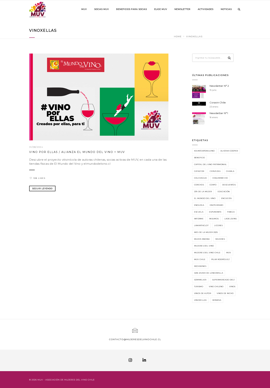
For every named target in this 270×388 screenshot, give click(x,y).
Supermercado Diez (223, 280)
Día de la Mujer (203, 191)
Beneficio (199, 157)
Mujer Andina (202, 239)
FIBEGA (231, 212)
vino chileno (216, 286)
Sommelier (200, 280)
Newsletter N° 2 (219, 85)
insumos (214, 218)
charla (230, 171)
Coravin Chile (218, 102)
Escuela (198, 212)
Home (178, 36)
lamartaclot (201, 225)
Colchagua (200, 178)
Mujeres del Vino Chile (207, 252)
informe (199, 218)
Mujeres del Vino (204, 246)
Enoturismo (216, 205)
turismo (198, 286)
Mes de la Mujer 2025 (206, 232)
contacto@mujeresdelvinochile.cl (135, 339)
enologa (199, 205)
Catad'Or (199, 171)
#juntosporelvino (204, 151)
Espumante (215, 212)
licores (218, 225)
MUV (84, 9)
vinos (232, 286)
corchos (199, 185)
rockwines (200, 266)
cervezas (215, 171)
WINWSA (216, 300)
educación (224, 191)
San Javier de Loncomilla (208, 273)
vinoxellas (200, 300)
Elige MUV (160, 9)
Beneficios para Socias (131, 9)
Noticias (226, 9)
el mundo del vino (204, 198)
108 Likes (39, 178)
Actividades (205, 9)
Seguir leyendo (42, 188)
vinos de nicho (225, 293)
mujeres (220, 239)
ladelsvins (230, 218)
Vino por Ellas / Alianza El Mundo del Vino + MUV (77, 152)
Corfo (213, 185)
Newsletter (182, 9)
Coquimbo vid (220, 178)
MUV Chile (200, 259)
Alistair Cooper (229, 151)
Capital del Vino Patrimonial (210, 164)
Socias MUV (101, 9)
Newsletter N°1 (219, 113)
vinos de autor (202, 293)
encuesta (226, 198)
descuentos (229, 185)
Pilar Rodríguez (220, 259)
